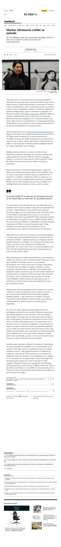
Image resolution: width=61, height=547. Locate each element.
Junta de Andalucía (12, 25)
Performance (46, 391)
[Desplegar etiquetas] (54, 391)
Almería (19, 25)
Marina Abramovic (32, 114)
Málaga (44, 25)
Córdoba (27, 25)
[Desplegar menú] (5, 14)
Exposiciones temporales (36, 391)
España (5, 25)
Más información (10, 398)
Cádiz (23, 25)
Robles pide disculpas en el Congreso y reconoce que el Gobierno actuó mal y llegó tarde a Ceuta (27, 486)
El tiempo (53, 25)
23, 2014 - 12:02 (32, 50)
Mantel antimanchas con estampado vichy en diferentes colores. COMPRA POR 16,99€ (50, 525)
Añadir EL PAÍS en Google (51, 54)
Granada (32, 25)
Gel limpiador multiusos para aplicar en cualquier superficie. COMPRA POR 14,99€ (49, 508)
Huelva (36, 25)
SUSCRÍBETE (44, 10)
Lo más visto (7, 475)
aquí (37, 398)
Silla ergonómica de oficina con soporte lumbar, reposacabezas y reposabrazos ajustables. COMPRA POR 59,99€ (15, 529)
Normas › (53, 383)
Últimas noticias (8, 452)
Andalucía (9, 21)
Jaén (40, 25)
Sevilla (48, 25)
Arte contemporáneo (20, 391)
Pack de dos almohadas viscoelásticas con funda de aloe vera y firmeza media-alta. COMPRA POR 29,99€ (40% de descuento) (50, 517)
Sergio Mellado (30, 49)
